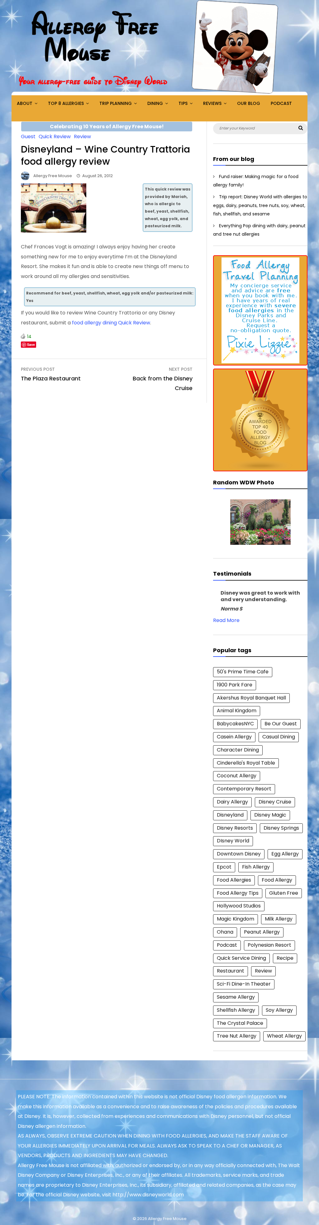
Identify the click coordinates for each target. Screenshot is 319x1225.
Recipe (285, 958)
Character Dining (238, 749)
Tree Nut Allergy (236, 1035)
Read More (226, 620)
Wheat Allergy (284, 1035)
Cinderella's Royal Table (246, 762)
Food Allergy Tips (238, 893)
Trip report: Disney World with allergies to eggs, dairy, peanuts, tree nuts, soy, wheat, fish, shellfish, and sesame (260, 205)
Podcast (281, 103)
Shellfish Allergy (236, 1010)
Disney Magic (270, 814)
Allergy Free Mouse (52, 176)
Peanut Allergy (262, 931)
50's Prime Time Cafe (243, 671)
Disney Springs (281, 828)
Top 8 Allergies (66, 103)
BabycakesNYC (235, 723)
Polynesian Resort (269, 945)
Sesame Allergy (236, 997)
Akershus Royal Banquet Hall (251, 697)
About (24, 103)
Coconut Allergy (236, 775)
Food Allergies (234, 879)
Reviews (212, 103)
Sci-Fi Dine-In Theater (244, 983)
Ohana (225, 931)
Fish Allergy (256, 866)
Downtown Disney (239, 853)
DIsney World (233, 840)
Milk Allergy (279, 918)
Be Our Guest (280, 723)
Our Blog (248, 103)
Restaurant (230, 970)
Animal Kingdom (236, 710)
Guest (28, 136)
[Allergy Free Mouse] (159, 93)
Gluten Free (283, 893)
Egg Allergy (285, 853)
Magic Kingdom (235, 918)
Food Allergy (277, 879)
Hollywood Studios (239, 905)
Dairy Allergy (232, 801)
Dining (155, 103)
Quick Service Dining (241, 958)
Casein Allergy (234, 736)
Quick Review (55, 136)
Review (82, 136)
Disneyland (230, 814)
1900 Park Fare (234, 684)
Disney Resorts (235, 828)
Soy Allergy (279, 1010)
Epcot (224, 866)
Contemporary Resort (244, 788)
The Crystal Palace (240, 1023)
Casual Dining (278, 736)
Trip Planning (115, 103)
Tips (183, 103)
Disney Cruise (275, 801)
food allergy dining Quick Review (111, 322)
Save (31, 344)
